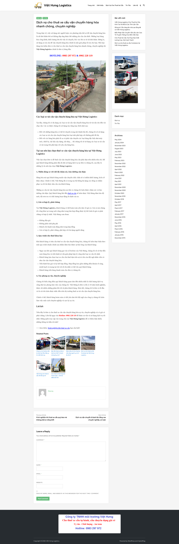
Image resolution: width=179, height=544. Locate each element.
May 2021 (118, 181)
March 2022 (119, 172)
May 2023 (118, 157)
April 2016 (118, 226)
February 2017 (119, 211)
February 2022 (119, 175)
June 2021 (118, 178)
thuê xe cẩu (72, 193)
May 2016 (118, 223)
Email (39, 474)
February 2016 (119, 232)
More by (50, 391)
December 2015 (120, 238)
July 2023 (118, 151)
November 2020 (120, 190)
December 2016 (120, 217)
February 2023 (119, 160)
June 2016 (118, 220)
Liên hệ (135, 5)
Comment (40, 440)
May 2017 (118, 202)
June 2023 (118, 154)
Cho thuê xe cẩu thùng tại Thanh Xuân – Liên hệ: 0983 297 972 (58, 375)
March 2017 (119, 208)
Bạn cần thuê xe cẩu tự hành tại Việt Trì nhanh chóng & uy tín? (57, 353)
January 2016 (119, 235)
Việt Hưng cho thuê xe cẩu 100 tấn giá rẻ (42, 374)
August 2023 (119, 148)
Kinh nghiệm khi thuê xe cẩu (59, 328)
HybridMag (141, 541)
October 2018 (119, 199)
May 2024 (118, 140)
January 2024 (119, 142)
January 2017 (119, 214)
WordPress (131, 541)
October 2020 (119, 193)
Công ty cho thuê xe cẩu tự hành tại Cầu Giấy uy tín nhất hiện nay (43, 353)
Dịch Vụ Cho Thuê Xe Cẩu (114, 5)
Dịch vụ (39, 18)
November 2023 (120, 145)
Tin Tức (128, 5)
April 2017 (118, 205)
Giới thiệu (100, 5)
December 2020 (120, 187)
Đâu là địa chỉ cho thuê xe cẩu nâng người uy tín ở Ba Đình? (73, 353)
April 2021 (118, 184)
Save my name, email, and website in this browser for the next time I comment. (67, 493)
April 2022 (118, 169)
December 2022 (120, 163)
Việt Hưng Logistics (57, 5)
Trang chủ (91, 5)
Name (39, 465)
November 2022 (120, 166)
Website (39, 482)
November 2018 (120, 196)
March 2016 (119, 229)
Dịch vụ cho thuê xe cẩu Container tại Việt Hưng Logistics (87, 353)
